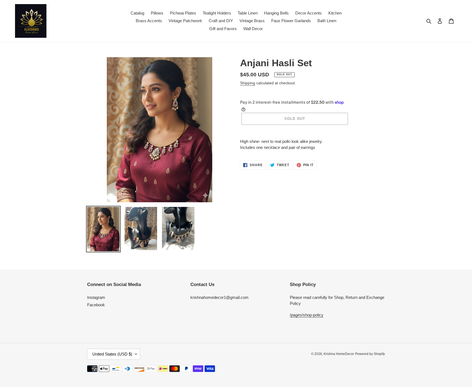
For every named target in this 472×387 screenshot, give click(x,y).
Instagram (96, 297)
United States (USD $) (112, 354)
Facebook (96, 304)
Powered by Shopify (370, 354)
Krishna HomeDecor (339, 354)
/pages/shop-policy (306, 315)
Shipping (247, 83)
